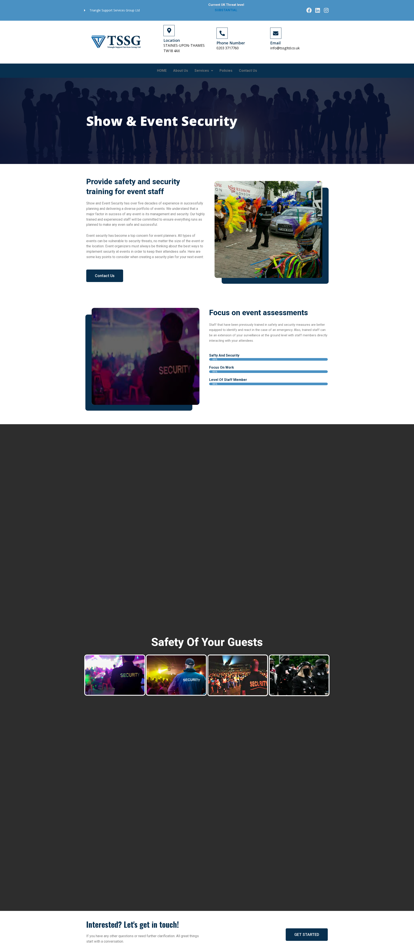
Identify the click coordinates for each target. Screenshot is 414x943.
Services (201, 71)
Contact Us (248, 71)
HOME (162, 71)
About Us (180, 71)
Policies (226, 71)
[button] (203, 71)
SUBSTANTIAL (226, 10)
